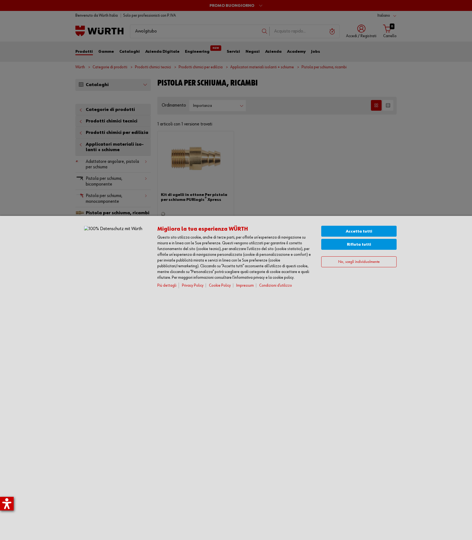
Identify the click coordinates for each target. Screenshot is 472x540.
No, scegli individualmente (359, 262)
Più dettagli (166, 285)
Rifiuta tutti (359, 244)
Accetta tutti (359, 231)
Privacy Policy (192, 285)
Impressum (245, 285)
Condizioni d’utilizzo (275, 285)
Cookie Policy (220, 285)
